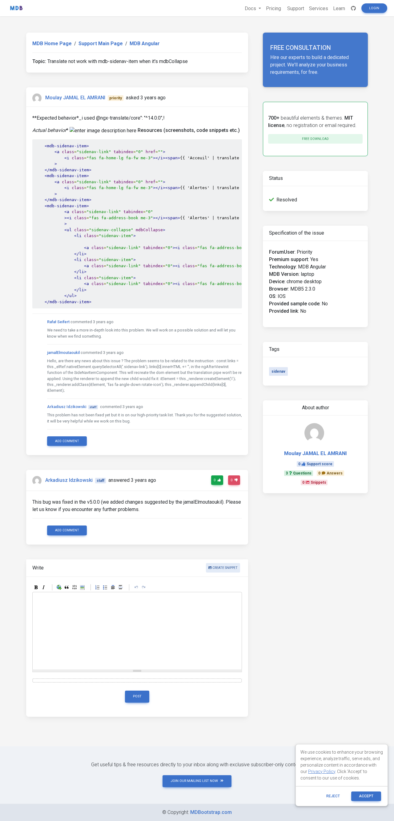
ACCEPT (366, 796)
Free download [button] (315, 139)
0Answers (330, 473)
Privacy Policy (321, 771)
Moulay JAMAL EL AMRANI (75, 98)
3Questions (299, 473)
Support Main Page (100, 43)
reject (333, 796)
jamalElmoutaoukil (63, 352)
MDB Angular (145, 43)
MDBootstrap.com (211, 812)
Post (137, 696)
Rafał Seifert (58, 321)
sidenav (278, 371)
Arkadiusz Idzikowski (66, 406)
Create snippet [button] (224, 568)
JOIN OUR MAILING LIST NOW (194, 781)
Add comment (67, 441)
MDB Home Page (52, 43)
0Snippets (314, 482)
